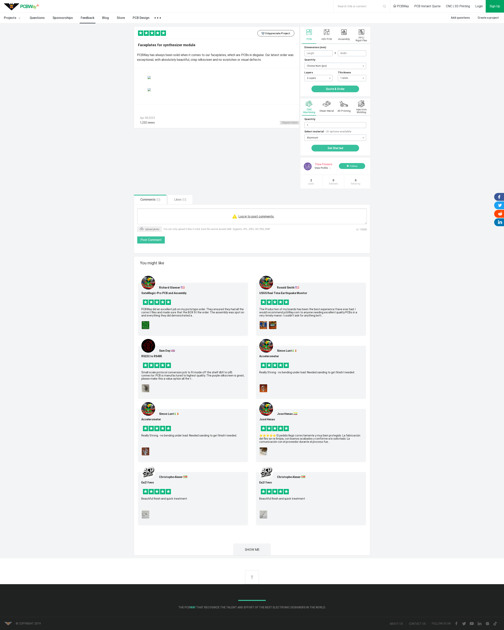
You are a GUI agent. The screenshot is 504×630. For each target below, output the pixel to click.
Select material (327, 131)
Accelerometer (151, 419)
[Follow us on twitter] (464, 624)
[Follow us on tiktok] (495, 624)
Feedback (87, 18)
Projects (10, 18)
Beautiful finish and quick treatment (164, 498)
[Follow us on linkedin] (479, 624)
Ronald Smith (286, 287)
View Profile (321, 167)
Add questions (460, 17)
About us (396, 623)
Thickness (344, 72)
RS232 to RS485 (151, 356)
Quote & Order (335, 88)
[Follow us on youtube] (472, 624)
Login (479, 6)
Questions (37, 18)
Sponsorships (63, 18)
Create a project (488, 17)
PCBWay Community (22, 6)
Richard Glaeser (169, 287)
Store (121, 18)
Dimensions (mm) (315, 47)
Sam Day (164, 350)
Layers (308, 72)
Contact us (417, 623)
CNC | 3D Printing (458, 6)
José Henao (267, 419)
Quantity (309, 59)
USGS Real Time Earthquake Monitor (283, 293)
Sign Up (495, 6)
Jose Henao (285, 413)
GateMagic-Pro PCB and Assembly (163, 293)
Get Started (335, 148)
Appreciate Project (277, 33)
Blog (105, 18)
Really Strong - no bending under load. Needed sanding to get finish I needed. (189, 435)
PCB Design (141, 18)
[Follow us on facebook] (456, 624)
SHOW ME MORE (252, 551)
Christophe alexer (171, 477)
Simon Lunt (166, 413)
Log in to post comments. (256, 216)
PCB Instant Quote (427, 6)
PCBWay (402, 6)
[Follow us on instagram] (487, 624)
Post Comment (151, 240)
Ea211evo (147, 482)
